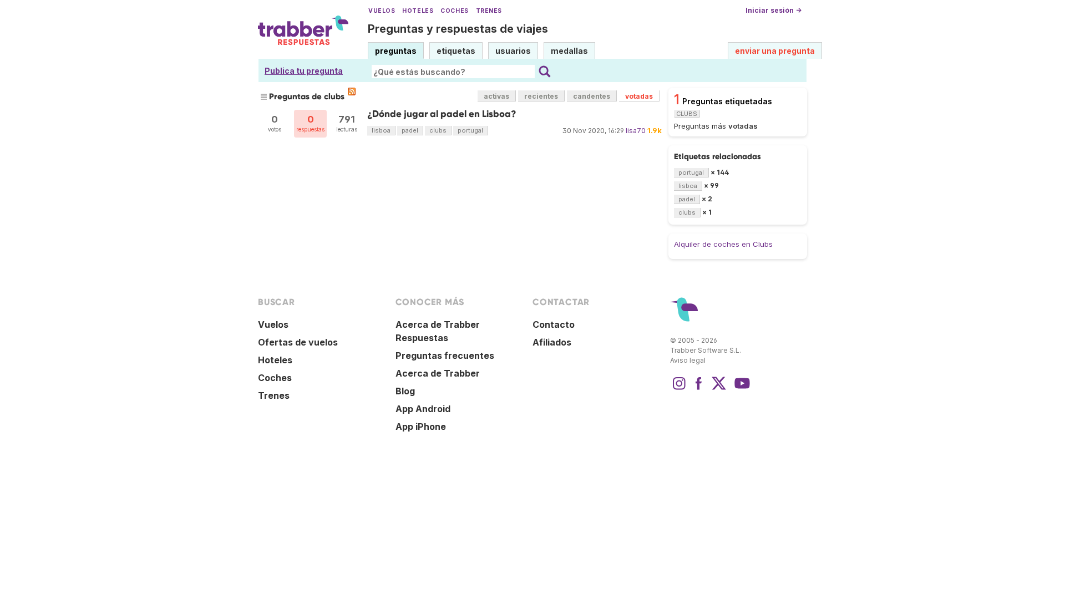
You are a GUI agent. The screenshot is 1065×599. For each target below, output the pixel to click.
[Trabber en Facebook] (699, 388)
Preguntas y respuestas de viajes (458, 28)
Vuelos (381, 10)
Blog (405, 391)
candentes (591, 96)
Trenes (489, 10)
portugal (470, 130)
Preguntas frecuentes (444, 355)
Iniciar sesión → (774, 10)
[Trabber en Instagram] (679, 388)
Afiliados (551, 342)
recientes (541, 96)
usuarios (513, 50)
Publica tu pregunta (304, 70)
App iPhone (420, 426)
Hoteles (417, 10)
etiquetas (456, 50)
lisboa (381, 130)
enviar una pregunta (775, 50)
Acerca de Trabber (437, 373)
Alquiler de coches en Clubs (723, 244)
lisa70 (636, 130)
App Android (422, 408)
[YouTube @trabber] (740, 388)
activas (496, 96)
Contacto (553, 324)
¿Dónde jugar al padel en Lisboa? (441, 114)
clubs (438, 130)
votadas (639, 96)
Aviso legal (688, 360)
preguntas (396, 50)
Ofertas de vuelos (298, 342)
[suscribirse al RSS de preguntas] (352, 91)
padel (410, 130)
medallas (569, 50)
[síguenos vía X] (719, 388)
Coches (454, 10)
